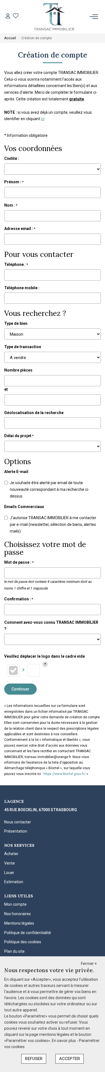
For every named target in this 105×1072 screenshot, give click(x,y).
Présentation (15, 831)
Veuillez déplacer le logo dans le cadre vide (44, 656)
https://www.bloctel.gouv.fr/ (64, 774)
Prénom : (14, 182)
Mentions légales (19, 923)
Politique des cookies (22, 942)
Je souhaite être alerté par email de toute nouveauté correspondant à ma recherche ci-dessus (49, 489)
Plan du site (14, 951)
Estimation (13, 882)
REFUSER (34, 1058)
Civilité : (11, 158)
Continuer (20, 689)
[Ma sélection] (15, 16)
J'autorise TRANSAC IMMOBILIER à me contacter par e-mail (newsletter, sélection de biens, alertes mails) (53, 524)
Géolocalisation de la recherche (34, 412)
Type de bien (15, 323)
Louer (9, 872)
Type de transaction (22, 347)
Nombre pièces (18, 370)
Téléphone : (16, 264)
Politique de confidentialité (27, 932)
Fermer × (89, 963)
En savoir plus (64, 1040)
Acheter (11, 853)
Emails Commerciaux (24, 506)
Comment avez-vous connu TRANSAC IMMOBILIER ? (51, 625)
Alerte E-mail (16, 471)
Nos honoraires (17, 914)
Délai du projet (19, 436)
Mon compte (15, 904)
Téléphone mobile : (22, 288)
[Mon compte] (8, 16)
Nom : (10, 205)
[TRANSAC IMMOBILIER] (54, 17)
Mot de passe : (19, 562)
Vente (9, 863)
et (6, 389)
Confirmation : (18, 599)
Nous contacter (17, 822)
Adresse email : (19, 228)
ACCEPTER (69, 1058)
